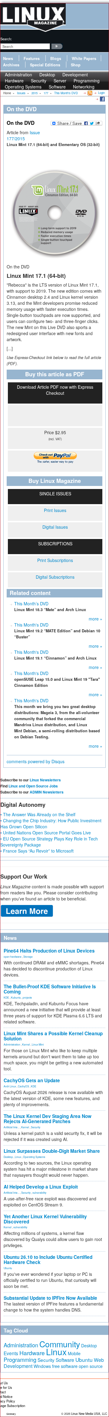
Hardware (32, 1353)
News (8, 58)
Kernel (26, 1044)
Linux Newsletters (45, 780)
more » (95, 619)
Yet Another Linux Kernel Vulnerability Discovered (45, 1219)
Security (35, 1127)
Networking (83, 87)
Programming (20, 1359)
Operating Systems (23, 87)
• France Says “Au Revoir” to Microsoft (37, 851)
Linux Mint (38, 1044)
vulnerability (39, 1192)
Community (59, 1344)
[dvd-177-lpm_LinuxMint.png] (54, 211)
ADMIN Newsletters (47, 792)
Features (32, 58)
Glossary (11, 1413)
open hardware (12, 956)
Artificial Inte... (11, 1127)
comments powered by (35, 761)
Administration (12, 1044)
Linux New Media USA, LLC (89, 1414)
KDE (6, 997)
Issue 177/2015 (23, 135)
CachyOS (23, 1086)
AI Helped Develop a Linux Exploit (41, 1186)
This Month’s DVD (31, 603)
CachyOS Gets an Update (32, 1080)
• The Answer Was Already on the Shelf (37, 814)
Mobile (74, 1353)
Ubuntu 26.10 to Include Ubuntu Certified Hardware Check (48, 1260)
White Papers (84, 58)
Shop (76, 65)
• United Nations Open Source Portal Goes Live (45, 833)
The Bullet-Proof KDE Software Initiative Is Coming (50, 989)
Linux (18, 1157)
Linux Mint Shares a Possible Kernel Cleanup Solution (53, 1036)
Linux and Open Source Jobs (33, 786)
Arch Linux (10, 1086)
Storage (28, 956)
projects (27, 997)
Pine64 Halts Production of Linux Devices (49, 950)
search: (6, 38)
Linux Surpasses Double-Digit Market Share (52, 1151)
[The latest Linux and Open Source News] (89, 93)
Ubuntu (8, 1268)
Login (101, 93)
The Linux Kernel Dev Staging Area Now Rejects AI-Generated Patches (47, 1119)
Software (57, 87)
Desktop (8, 1157)
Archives (11, 65)
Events (11, 1353)
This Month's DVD (31, 625)
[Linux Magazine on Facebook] (102, 99)
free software (65, 1366)
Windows (42, 1366)
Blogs (55, 58)
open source (91, 1366)
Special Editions (45, 65)
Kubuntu (16, 997)
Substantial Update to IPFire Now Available (50, 1298)
